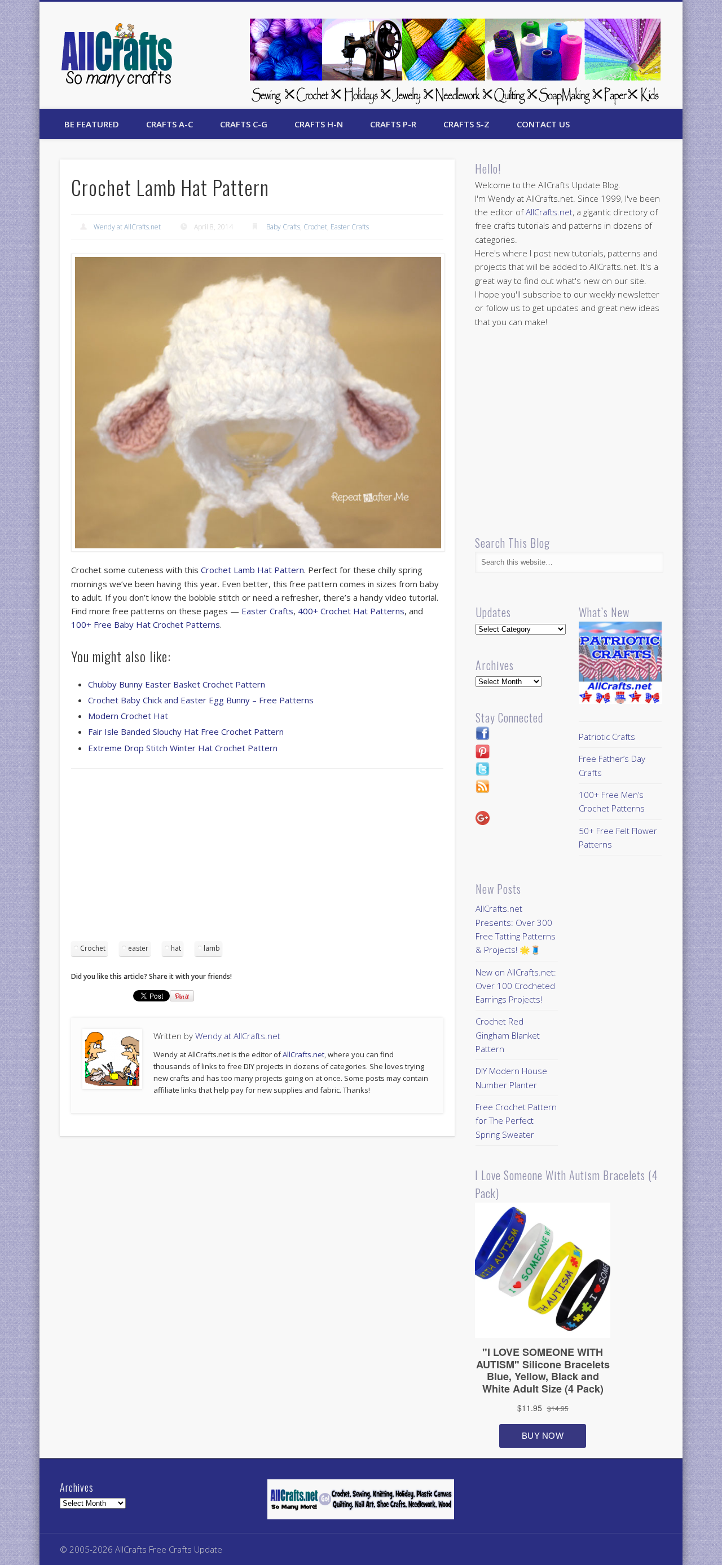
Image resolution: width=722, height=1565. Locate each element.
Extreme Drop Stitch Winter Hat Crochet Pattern (183, 747)
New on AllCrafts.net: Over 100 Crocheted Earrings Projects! (516, 986)
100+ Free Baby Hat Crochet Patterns (145, 624)
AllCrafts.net (303, 1054)
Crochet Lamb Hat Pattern (252, 569)
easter (138, 948)
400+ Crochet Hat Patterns (351, 611)
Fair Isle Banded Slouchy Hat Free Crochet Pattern (186, 731)
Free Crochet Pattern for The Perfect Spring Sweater (516, 1120)
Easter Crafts (350, 227)
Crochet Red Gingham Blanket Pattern (508, 1035)
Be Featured (91, 124)
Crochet (315, 227)
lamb (212, 948)
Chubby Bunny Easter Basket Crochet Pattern (176, 684)
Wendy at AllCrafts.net (127, 227)
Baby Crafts (283, 227)
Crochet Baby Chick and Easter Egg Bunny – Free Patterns (201, 700)
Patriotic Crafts (607, 736)
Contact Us (543, 124)
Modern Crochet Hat (128, 715)
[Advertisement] (257, 859)
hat (176, 948)
